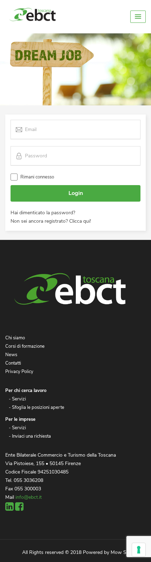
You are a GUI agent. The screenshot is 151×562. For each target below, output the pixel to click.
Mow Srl (120, 552)
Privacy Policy (19, 371)
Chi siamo (15, 338)
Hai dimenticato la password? (43, 212)
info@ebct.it (28, 497)
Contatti (13, 363)
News (11, 355)
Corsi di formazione (25, 346)
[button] (138, 17)
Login (75, 193)
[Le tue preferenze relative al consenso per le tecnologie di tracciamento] (138, 549)
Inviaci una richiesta (31, 436)
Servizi (19, 399)
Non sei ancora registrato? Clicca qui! (51, 221)
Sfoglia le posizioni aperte (38, 407)
